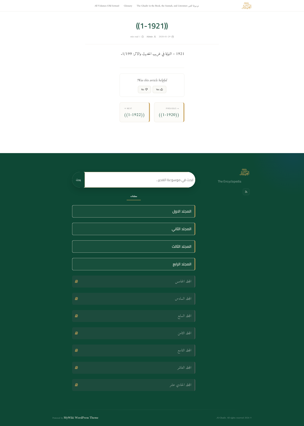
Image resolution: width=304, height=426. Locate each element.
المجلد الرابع (182, 264)
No (142, 89)
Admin (150, 37)
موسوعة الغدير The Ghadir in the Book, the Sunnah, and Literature (168, 6)
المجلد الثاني (181, 228)
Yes (157, 89)
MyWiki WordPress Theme (81, 418)
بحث (78, 179)
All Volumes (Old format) (107, 6)
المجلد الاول (181, 211)
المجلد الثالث (181, 246)
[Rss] (246, 191)
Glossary (128, 6)
